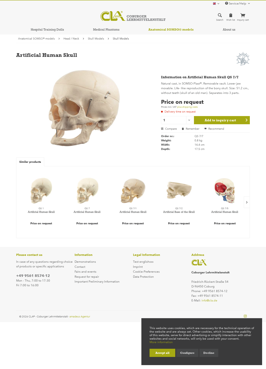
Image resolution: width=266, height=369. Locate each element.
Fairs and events (85, 271)
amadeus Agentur (80, 316)
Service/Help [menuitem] (237, 3)
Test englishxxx (143, 261)
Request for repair (87, 276)
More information (161, 342)
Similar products (30, 161)
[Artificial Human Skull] (41, 190)
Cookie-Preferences (146, 271)
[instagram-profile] (245, 316)
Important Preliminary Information (97, 281)
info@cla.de (209, 300)
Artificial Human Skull (41, 211)
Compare (170, 128)
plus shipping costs (187, 107)
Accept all (162, 353)
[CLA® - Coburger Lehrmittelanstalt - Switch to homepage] (133, 16)
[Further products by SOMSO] (243, 59)
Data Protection (143, 276)
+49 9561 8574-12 (33, 275)
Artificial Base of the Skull (179, 211)
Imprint (138, 267)
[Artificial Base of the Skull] (179, 190)
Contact (80, 267)
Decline (208, 353)
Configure (187, 353)
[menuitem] (219, 17)
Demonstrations (85, 261)
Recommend (216, 128)
